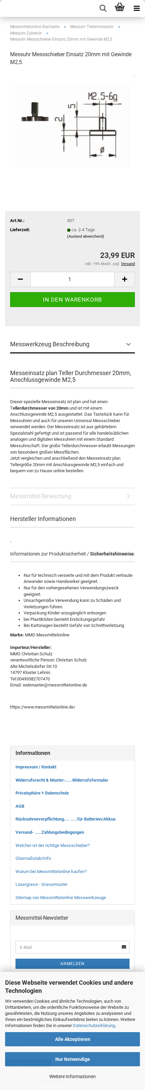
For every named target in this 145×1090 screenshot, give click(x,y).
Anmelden (72, 963)
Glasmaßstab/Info (33, 858)
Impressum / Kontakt (36, 766)
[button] (20, 279)
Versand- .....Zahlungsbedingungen (50, 832)
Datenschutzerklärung (94, 1025)
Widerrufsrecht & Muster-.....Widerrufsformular (62, 780)
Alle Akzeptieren (72, 1039)
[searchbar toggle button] (102, 8)
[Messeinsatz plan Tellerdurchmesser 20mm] (72, 122)
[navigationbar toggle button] (136, 8)
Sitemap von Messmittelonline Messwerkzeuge (61, 897)
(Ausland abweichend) (85, 236)
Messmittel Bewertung (40, 496)
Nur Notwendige (72, 1059)
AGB (20, 806)
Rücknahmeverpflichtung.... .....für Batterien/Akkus (66, 819)
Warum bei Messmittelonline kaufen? (51, 871)
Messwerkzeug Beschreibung (49, 344)
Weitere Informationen (72, 1076)
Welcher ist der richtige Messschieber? (53, 845)
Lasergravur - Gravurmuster (41, 884)
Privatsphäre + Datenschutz (42, 792)
